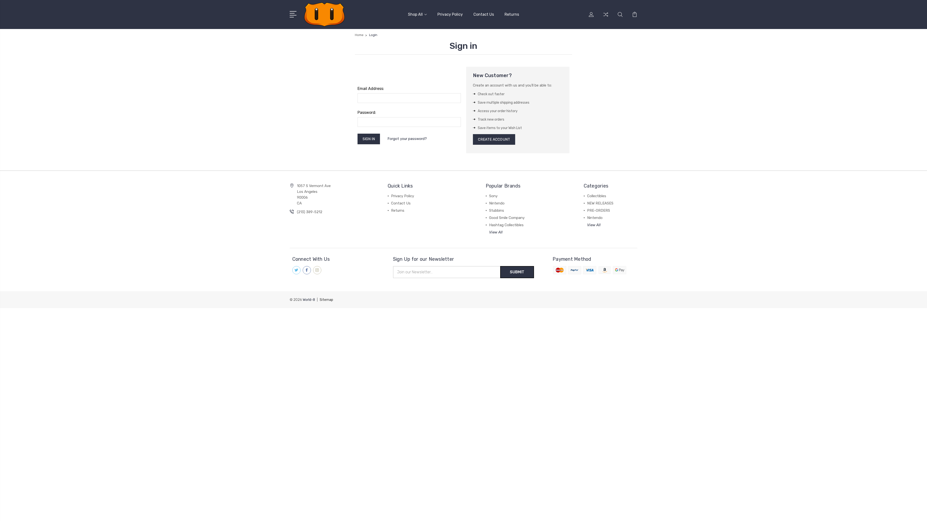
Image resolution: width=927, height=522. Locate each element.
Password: (367, 112)
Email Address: (371, 88)
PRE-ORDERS (598, 210)
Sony (493, 196)
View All (496, 232)
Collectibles (596, 196)
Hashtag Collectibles (506, 225)
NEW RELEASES (600, 203)
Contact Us (483, 14)
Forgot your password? (407, 139)
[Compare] (605, 17)
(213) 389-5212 (309, 212)
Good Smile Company (507, 218)
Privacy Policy (450, 14)
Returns (512, 14)
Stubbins (496, 210)
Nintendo (497, 203)
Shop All (415, 14)
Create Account (494, 139)
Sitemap (326, 300)
